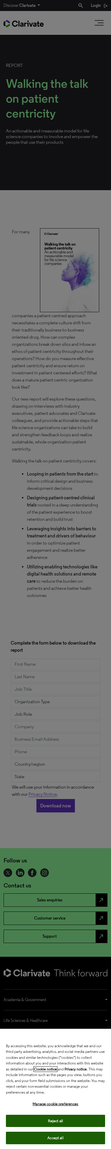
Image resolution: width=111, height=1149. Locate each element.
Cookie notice (45, 1069)
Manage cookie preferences (55, 1104)
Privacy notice (76, 1069)
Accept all (55, 1138)
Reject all (55, 1121)
